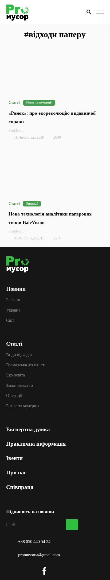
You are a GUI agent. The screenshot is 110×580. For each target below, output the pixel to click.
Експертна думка (30, 412)
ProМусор (16, 130)
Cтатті (16, 336)
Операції (16, 381)
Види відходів (21, 345)
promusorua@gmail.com (39, 555)
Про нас (18, 456)
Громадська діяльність (28, 354)
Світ (12, 294)
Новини (18, 267)
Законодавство (21, 372)
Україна (15, 285)
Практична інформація (38, 427)
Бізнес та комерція (24, 390)
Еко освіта (17, 363)
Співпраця (21, 470)
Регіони (15, 276)
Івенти (16, 441)
